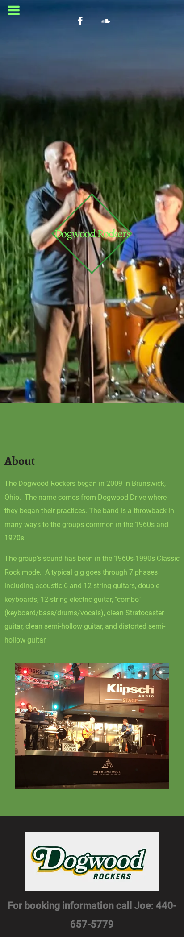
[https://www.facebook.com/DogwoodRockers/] (80, 21)
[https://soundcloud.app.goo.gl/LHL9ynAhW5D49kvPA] (105, 21)
